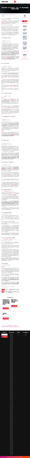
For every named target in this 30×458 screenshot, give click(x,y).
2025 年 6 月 (11, 349)
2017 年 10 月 (11, 443)
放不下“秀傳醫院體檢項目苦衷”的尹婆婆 (25, 33)
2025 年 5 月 (11, 350)
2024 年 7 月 (11, 361)
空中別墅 (5, 191)
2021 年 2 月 (11, 402)
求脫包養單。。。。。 (5, 314)
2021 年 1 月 (11, 403)
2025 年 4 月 (11, 351)
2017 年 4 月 (11, 450)
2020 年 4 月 (11, 413)
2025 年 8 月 (11, 347)
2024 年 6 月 (11, 362)
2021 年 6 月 (11, 398)
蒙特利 (15, 168)
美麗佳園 (12, 99)
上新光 (14, 167)
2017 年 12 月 (11, 441)
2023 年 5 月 (11, 373)
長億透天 (11, 192)
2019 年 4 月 (11, 425)
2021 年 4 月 (11, 400)
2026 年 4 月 (11, 338)
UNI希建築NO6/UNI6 (10, 107)
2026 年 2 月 (11, 340)
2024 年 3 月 (11, 364)
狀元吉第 (6, 239)
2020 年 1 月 (11, 416)
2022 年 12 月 (11, 378)
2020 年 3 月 (11, 414)
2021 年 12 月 (11, 391)
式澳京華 (7, 242)
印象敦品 (11, 239)
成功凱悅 (11, 79)
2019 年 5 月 (11, 424)
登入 (18, 334)
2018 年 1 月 (11, 440)
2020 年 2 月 (11, 415)
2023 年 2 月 (11, 376)
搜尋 (25, 15)
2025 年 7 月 (11, 348)
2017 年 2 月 (11, 452)
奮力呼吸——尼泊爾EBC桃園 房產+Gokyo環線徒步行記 (10, 325)
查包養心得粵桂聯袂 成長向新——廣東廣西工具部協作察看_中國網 (25, 43)
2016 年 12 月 (11, 454)
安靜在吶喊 (4, 2)
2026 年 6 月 (11, 336)
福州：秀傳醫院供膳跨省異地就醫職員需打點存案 (25, 48)
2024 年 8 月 (11, 360)
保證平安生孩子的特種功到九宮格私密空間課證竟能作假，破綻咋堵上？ (6, 302)
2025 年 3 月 (11, 352)
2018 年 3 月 (11, 438)
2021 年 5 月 (11, 399)
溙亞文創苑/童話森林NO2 (14, 85)
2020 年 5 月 (11, 412)
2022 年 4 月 (11, 387)
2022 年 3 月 (11, 388)
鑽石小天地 (2, 97)
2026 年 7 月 (11, 335)
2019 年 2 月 (11, 427)
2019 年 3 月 (11, 426)
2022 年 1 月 (11, 390)
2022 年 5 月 (11, 386)
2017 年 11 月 (11, 442)
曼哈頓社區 (3, 169)
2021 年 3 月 (11, 401)
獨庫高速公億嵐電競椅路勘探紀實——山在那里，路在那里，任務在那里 (25, 38)
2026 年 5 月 (11, 337)
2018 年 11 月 (11, 430)
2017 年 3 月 (11, 451)
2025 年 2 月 (11, 353)
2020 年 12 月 (11, 404)
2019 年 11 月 (11, 417)
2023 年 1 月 (11, 377)
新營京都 (15, 195)
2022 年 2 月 (11, 389)
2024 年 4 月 (11, 363)
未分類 (25, 335)
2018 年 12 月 (11, 429)
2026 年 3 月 (11, 339)
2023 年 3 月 (11, 375)
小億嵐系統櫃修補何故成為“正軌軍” (25, 30)
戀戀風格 (17, 193)
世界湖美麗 (2, 266)
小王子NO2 (11, 51)
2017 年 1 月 (11, 453)
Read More (6, 308)
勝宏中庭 (7, 116)
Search (4, 336)
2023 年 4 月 (11, 374)
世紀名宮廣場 (8, 58)
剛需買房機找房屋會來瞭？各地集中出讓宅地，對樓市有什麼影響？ (10, 326)
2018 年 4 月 (11, 437)
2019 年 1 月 (11, 428)
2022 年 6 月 (11, 385)
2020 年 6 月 (11, 411)
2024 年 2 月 (11, 365)
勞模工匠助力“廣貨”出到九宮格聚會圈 (14, 301)
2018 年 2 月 (11, 439)
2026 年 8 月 (11, 334)
